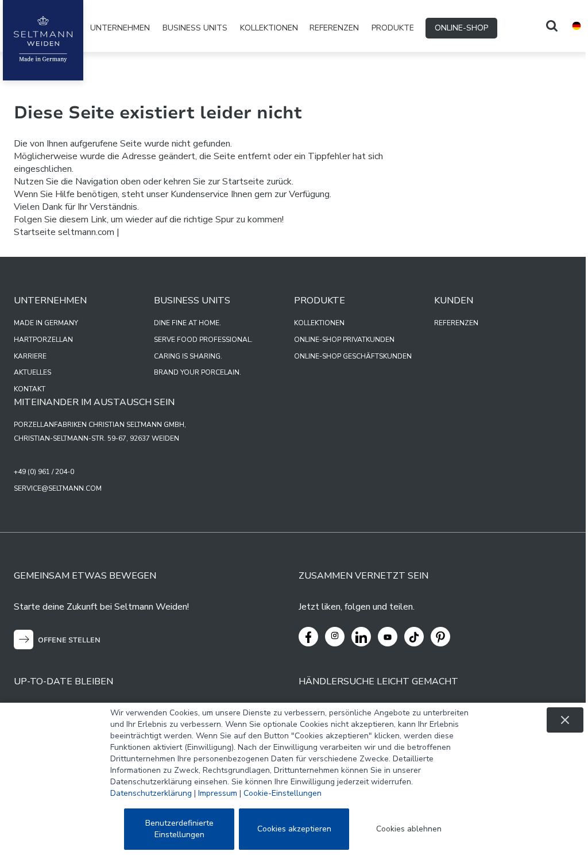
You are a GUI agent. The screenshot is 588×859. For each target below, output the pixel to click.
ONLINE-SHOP (461, 27)
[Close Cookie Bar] (565, 720)
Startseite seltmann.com (64, 232)
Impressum (217, 793)
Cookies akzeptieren (294, 828)
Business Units (195, 27)
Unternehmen (120, 27)
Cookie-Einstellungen (282, 793)
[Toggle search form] (551, 25)
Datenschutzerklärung (151, 793)
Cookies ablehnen (409, 828)
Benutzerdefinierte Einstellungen (179, 829)
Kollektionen (269, 27)
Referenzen (334, 27)
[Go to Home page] (43, 40)
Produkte (393, 27)
